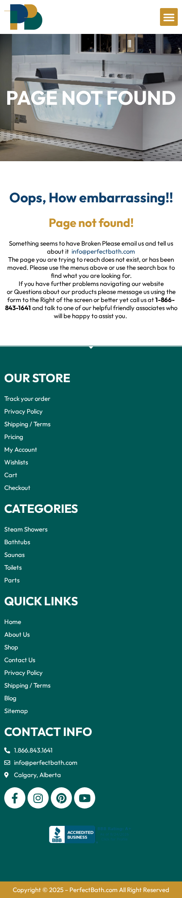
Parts (11, 580)
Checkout (17, 488)
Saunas (14, 555)
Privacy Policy (23, 411)
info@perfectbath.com (103, 251)
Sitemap (16, 711)
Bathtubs (17, 542)
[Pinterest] (61, 797)
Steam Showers (25, 529)
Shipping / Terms (27, 424)
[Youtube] (84, 797)
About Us (17, 634)
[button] (169, 17)
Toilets (13, 567)
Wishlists (16, 462)
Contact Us (19, 660)
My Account (20, 449)
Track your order (27, 398)
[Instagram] (38, 797)
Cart (10, 475)
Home (12, 622)
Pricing (13, 437)
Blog (10, 698)
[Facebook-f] (14, 797)
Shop (11, 647)
